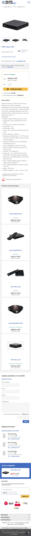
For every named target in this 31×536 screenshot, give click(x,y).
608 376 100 (14, 447)
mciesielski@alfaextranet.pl (14, 446)
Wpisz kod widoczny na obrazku (12, 414)
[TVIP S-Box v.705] (15, 24)
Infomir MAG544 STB (15, 214)
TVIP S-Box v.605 (16, 287)
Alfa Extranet (11, 2)
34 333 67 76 (20, 61)
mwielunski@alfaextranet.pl (14, 437)
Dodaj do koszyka (16, 89)
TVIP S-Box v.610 (16, 360)
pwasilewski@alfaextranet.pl (15, 454)
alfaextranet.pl (7, 7)
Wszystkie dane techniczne (9, 56)
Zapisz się (25, 496)
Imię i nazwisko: (6, 382)
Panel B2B (10, 67)
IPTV (14, 7)
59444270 (12, 435)
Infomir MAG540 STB (15, 250)
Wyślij (26, 421)
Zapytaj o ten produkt (24, 51)
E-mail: (3, 388)
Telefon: (4, 395)
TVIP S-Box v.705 (15, 470)
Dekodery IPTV (21, 7)
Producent (14, 175)
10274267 (12, 444)
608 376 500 (14, 456)
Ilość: (4, 84)
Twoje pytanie (5, 401)
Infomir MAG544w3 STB (15, 323)
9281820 (12, 453)
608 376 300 (14, 439)
